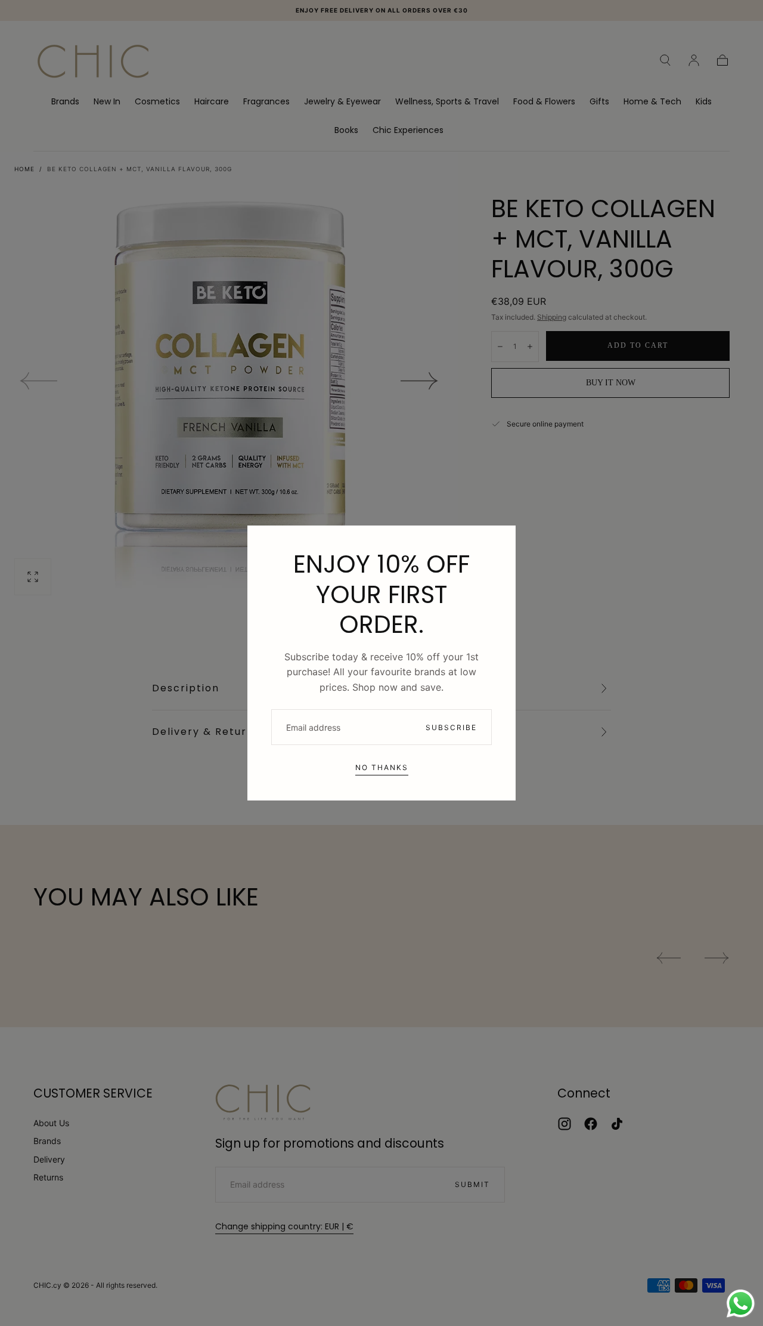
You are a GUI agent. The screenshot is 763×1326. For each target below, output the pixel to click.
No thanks (381, 767)
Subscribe (451, 727)
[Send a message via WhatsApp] (740, 1303)
